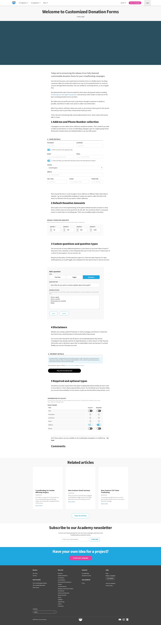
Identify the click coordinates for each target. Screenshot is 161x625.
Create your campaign (80, 558)
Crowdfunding (85, 573)
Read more (38, 505)
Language (35, 609)
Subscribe (94, 539)
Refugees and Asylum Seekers (65, 588)
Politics (60, 604)
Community (61, 606)
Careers (35, 575)
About (44, 3)
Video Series (36, 587)
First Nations (61, 578)
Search (122, 3)
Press (83, 583)
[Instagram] (124, 619)
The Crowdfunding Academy (40, 583)
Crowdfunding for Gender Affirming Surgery (45, 491)
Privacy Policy (109, 585)
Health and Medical (62, 575)
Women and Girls (62, 595)
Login (147, 3)
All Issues (60, 573)
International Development (64, 582)
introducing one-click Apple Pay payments (64, 95)
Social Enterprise (62, 586)
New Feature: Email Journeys (79, 490)
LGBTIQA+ (60, 599)
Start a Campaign (135, 3)
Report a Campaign (110, 575)
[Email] (120, 619)
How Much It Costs (86, 575)
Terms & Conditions (110, 583)
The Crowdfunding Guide (39, 585)
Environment (61, 591)
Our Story (35, 573)
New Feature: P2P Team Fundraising (110, 491)
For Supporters (35, 3)
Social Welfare (61, 580)
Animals (60, 584)
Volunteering (61, 601)
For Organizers (23, 3)
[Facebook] (127, 619)
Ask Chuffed (110, 578)
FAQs (107, 573)
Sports (59, 597)
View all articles (80, 516)
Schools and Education (63, 593)
